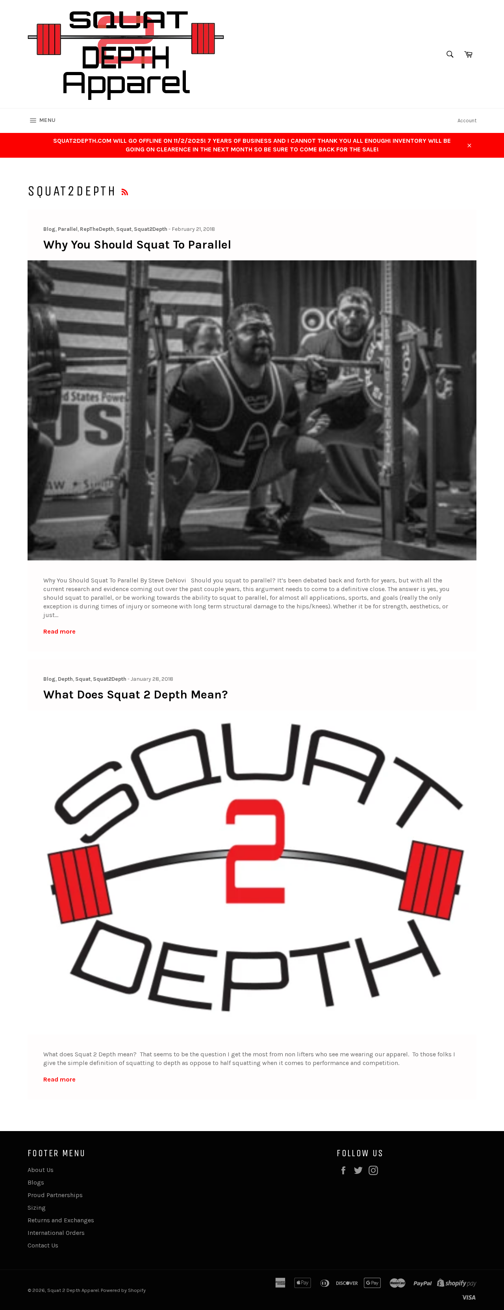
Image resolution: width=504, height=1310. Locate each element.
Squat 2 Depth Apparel (73, 1290)
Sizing (37, 1207)
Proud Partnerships (55, 1195)
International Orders (56, 1232)
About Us (41, 1170)
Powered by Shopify (123, 1290)
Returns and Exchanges (61, 1220)
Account (467, 120)
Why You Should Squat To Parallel (137, 245)
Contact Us (43, 1245)
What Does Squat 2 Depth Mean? (135, 694)
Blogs (36, 1182)
